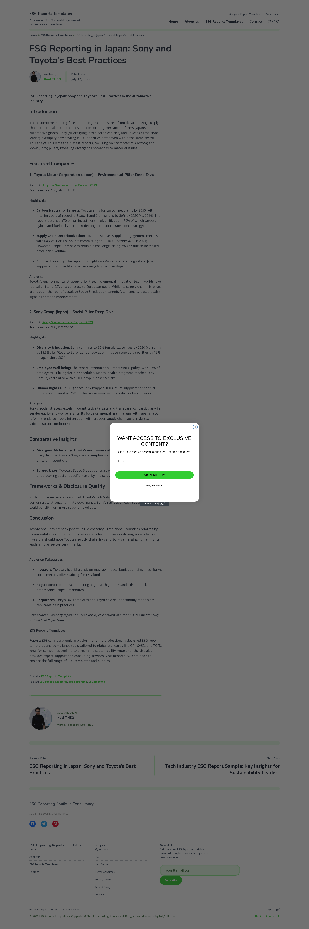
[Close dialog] (195, 427)
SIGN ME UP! (154, 474)
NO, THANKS (154, 485)
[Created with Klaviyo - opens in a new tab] (154, 504)
